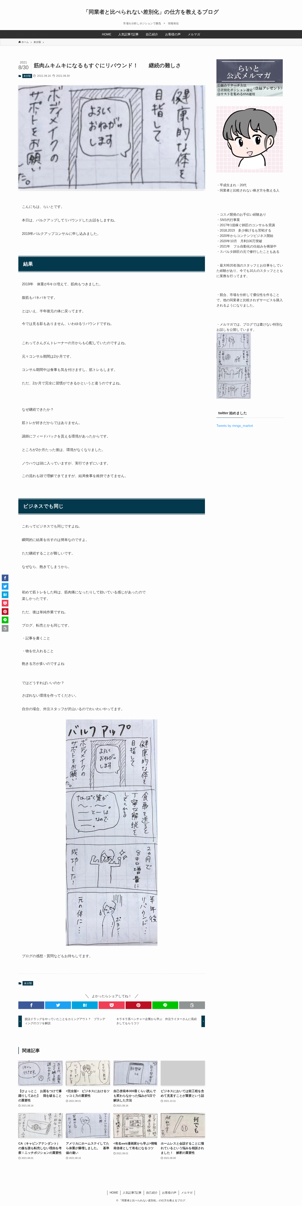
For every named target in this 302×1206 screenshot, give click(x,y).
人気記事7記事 (132, 1192)
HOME (114, 1192)
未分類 (27, 76)
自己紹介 (152, 1192)
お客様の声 (169, 1192)
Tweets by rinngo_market (234, 426)
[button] (31, 1005)
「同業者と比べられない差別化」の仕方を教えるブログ (151, 12)
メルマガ (187, 1192)
